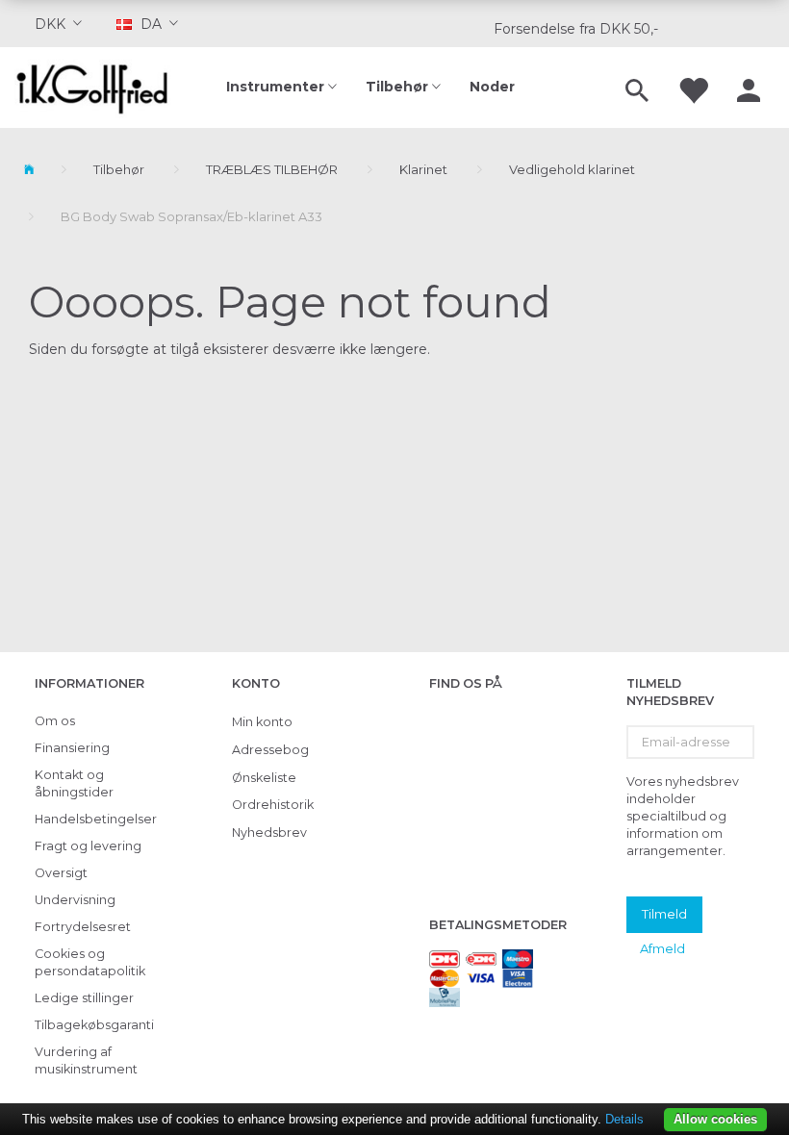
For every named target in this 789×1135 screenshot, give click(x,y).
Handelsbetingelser (94, 819)
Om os (55, 721)
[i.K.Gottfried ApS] (98, 87)
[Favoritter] (693, 87)
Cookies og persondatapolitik (90, 962)
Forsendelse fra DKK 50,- (576, 29)
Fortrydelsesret (83, 927)
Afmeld (662, 948)
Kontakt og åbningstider (74, 783)
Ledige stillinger (84, 998)
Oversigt (61, 873)
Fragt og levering (88, 846)
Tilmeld (664, 913)
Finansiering (72, 748)
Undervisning (75, 900)
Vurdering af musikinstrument (86, 1060)
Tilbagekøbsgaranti (94, 1025)
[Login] (749, 87)
